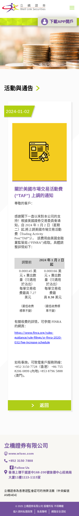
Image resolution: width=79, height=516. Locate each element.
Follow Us (21, 467)
